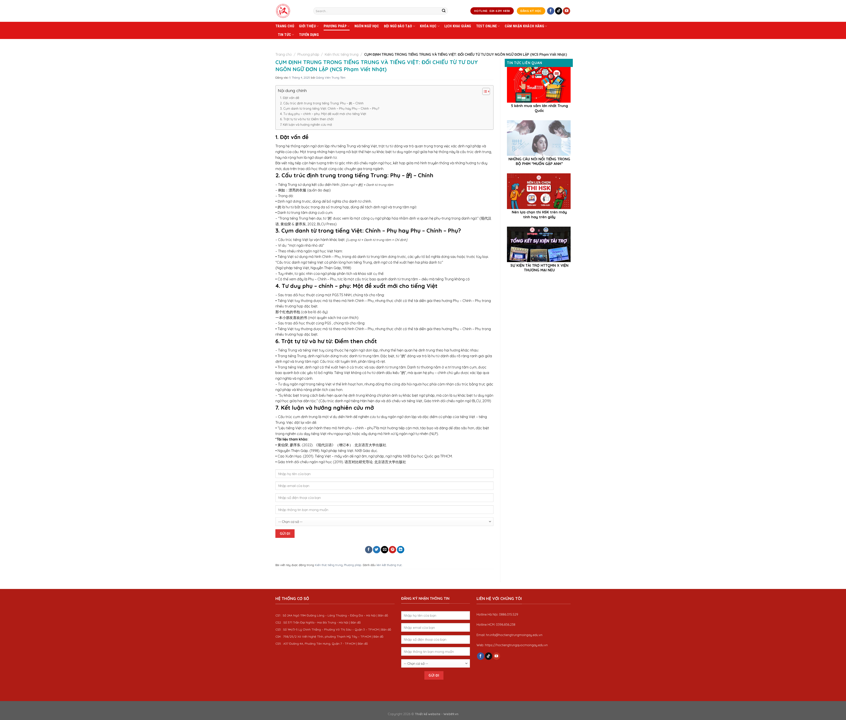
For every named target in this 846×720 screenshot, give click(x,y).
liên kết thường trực (389, 565)
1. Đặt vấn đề (289, 98)
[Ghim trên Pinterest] (392, 549)
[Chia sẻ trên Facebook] (368, 549)
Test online (486, 26)
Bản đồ (383, 615)
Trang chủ (284, 26)
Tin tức (284, 35)
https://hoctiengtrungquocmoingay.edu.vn (516, 645)
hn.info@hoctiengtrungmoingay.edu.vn (514, 635)
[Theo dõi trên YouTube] (566, 11)
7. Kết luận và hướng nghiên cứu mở (306, 125)
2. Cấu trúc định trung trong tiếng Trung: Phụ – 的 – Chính (322, 103)
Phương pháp (335, 26)
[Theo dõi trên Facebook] (550, 11)
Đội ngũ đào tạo (398, 26)
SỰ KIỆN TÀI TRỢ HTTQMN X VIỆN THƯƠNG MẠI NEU (539, 267)
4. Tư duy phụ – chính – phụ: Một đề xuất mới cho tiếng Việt (323, 114)
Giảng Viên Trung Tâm (330, 77)
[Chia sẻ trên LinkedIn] (400, 549)
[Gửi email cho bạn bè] (384, 549)
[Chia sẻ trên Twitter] (376, 549)
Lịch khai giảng (457, 26)
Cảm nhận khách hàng (524, 26)
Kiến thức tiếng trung (341, 54)
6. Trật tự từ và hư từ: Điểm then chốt (307, 119)
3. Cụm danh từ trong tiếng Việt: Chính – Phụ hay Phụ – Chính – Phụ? (329, 109)
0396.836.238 (505, 625)
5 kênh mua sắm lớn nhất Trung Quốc (539, 108)
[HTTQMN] (291, 11)
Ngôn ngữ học (366, 26)
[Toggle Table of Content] (484, 91)
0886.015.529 (508, 614)
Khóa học (428, 26)
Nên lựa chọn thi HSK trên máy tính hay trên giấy (539, 214)
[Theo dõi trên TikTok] (558, 11)
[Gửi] (443, 11)
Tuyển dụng (309, 35)
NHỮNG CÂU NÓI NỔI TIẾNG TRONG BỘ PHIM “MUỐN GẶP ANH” (539, 161)
